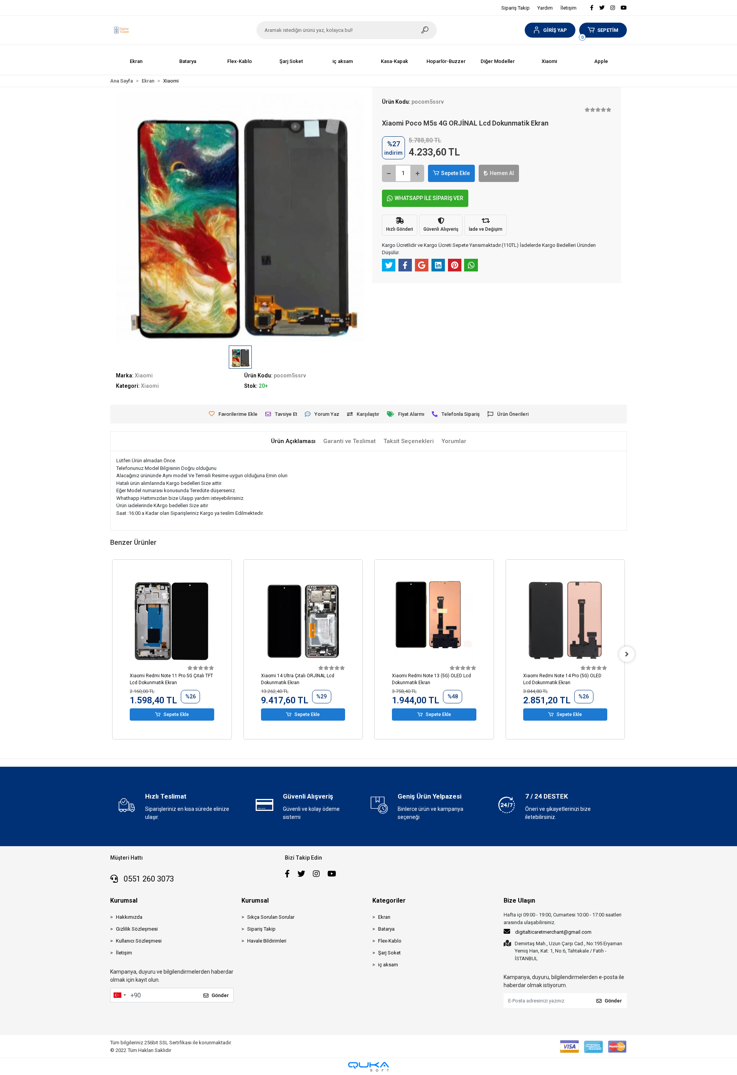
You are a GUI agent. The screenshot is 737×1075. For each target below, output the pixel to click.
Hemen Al (502, 173)
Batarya (386, 929)
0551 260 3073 (148, 878)
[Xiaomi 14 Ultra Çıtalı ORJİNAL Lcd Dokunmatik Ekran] (303, 621)
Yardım (545, 8)
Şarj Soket (389, 953)
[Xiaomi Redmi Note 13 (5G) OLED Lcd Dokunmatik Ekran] (434, 621)
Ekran (384, 917)
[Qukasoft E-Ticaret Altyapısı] (368, 1067)
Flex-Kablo (390, 941)
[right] (627, 654)
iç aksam (388, 965)
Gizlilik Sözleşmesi (137, 929)
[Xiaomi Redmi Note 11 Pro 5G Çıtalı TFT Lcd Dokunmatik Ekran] (172, 621)
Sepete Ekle (455, 173)
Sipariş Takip (515, 8)
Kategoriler (389, 900)
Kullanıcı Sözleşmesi (139, 941)
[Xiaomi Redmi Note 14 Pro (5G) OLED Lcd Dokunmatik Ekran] (565, 621)
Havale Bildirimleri (266, 941)
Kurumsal (123, 900)
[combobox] (119, 995)
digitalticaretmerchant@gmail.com (553, 932)
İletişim (568, 8)
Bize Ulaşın (519, 900)
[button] (550, 30)
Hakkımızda (129, 917)
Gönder (220, 995)
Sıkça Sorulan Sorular (270, 917)
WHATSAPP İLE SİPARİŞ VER (429, 198)
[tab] (293, 441)
